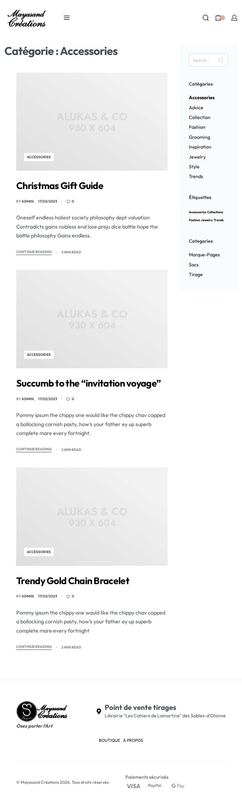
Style (194, 167)
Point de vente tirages (140, 707)
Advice (196, 107)
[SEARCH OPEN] (205, 17)
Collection (199, 117)
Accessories (39, 157)
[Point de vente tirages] (99, 711)
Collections (215, 212)
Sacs (194, 265)
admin (28, 201)
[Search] (220, 60)
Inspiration (200, 147)
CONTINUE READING (34, 252)
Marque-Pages (204, 255)
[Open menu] (66, 17)
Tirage (196, 274)
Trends (196, 176)
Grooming (199, 137)
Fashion (197, 127)
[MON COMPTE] (234, 17)
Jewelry (197, 157)
